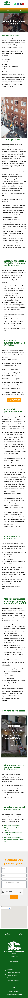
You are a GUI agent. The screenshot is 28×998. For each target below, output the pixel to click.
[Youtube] (23, 4)
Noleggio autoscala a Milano (12, 825)
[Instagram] (21, 4)
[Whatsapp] (15, 4)
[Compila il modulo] (7, 933)
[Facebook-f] (18, 4)
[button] (7, 10)
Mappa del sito (14, 961)
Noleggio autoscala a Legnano (12, 837)
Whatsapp (20, 934)
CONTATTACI (14, 745)
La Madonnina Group (8, 35)
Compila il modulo (7, 934)
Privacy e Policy (14, 956)
